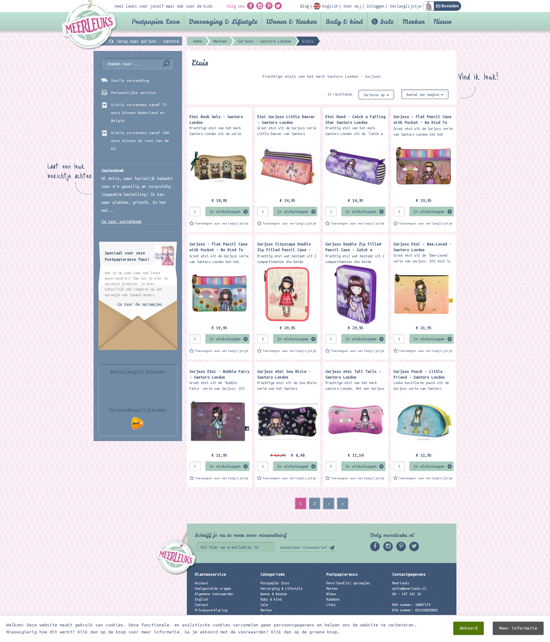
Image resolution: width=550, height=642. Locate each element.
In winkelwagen (225, 211)
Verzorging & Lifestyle (223, 21)
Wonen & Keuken (291, 21)
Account (201, 583)
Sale (386, 21)
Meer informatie (518, 628)
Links (331, 605)
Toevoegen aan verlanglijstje (222, 223)
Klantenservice (210, 574)
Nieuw (443, 21)
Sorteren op (374, 95)
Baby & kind (344, 21)
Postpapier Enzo (155, 21)
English (201, 599)
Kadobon (333, 599)
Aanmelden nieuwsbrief (303, 547)
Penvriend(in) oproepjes (348, 583)
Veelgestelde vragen (213, 588)
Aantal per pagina (423, 94)
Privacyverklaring (211, 610)
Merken (413, 21)
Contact (201, 605)
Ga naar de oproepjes (139, 304)
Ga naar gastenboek (122, 221)
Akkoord (468, 628)
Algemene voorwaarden (214, 594)
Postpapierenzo (341, 574)
